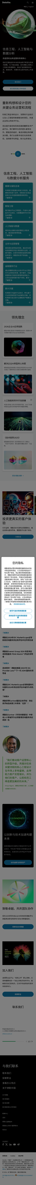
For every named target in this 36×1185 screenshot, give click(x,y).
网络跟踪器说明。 (20, 604)
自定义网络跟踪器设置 (18, 623)
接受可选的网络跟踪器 (18, 611)
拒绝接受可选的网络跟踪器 (18, 617)
